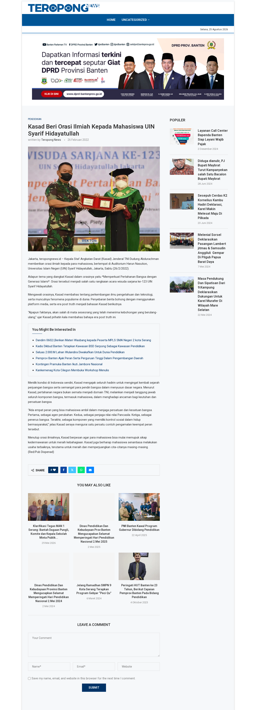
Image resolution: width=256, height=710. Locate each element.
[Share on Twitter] (72, 470)
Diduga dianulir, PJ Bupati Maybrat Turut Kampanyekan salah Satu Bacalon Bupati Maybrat (212, 170)
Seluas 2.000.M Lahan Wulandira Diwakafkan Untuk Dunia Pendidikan (80, 352)
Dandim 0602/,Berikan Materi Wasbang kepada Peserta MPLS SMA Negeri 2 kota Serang (93, 340)
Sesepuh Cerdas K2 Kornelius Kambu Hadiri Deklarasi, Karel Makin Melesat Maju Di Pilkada (212, 207)
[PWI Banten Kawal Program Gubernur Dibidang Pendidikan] (139, 507)
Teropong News (51, 139)
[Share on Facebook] (63, 470)
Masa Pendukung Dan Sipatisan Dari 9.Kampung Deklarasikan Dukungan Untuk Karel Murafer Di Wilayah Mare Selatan (211, 294)
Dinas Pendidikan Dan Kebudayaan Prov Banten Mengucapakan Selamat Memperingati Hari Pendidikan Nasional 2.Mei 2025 (94, 533)
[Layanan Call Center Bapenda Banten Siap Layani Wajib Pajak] (182, 137)
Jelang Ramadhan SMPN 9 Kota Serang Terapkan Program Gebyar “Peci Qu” (93, 589)
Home (111, 20)
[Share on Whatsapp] (81, 470)
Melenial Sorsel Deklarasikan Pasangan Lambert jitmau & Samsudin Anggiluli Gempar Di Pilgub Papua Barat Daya (212, 248)
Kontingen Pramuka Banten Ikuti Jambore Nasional (69, 364)
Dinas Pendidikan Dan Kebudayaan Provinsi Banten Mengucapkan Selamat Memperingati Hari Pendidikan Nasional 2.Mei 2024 (48, 593)
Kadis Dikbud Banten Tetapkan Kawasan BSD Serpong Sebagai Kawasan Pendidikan (90, 346)
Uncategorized (134, 20)
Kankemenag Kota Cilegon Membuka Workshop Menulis (72, 370)
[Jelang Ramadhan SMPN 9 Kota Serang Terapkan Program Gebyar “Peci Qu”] (93, 566)
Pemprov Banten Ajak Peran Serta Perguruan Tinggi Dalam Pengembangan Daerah (89, 358)
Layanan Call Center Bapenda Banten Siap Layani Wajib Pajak (213, 137)
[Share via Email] (90, 470)
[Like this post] (54, 470)
